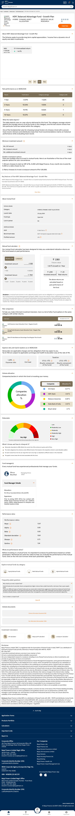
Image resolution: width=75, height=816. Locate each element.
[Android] (40, 775)
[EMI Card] (64, 3)
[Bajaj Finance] (9, 2)
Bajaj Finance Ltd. (42, 747)
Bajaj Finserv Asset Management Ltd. (48, 764)
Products (37, 811)
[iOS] (45, 775)
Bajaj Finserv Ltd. (42, 744)
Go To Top (38, 711)
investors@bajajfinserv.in (15, 786)
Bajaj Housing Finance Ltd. (45, 756)
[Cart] (73, 2)
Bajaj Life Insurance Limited (45, 751)
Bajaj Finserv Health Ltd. (44, 761)
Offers (49, 814)
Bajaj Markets (41, 754)
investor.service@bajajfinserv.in (17, 756)
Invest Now (65, 26)
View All (37, 600)
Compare (7, 26)
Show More (37, 192)
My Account (66, 814)
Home (8, 814)
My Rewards (26, 814)
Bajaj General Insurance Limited (47, 749)
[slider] (5, 267)
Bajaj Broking (41, 759)
